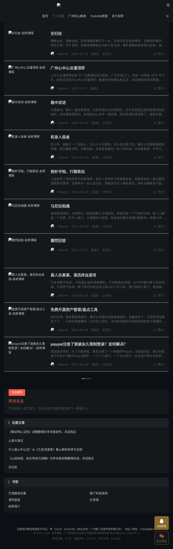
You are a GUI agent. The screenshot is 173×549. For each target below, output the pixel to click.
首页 (45, 16)
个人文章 (58, 16)
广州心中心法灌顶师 (68, 68)
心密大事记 (15, 440)
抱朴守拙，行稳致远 (68, 171)
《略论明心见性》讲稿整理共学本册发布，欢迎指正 (42, 431)
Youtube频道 (99, 16)
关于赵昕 (118, 16)
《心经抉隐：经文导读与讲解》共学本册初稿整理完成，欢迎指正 (51, 458)
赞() (159, 54)
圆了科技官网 (99, 493)
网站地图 (104, 533)
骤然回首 (58, 240)
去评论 (106, 54)
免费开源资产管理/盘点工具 (74, 309)
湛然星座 (14, 499)
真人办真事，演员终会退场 (73, 275)
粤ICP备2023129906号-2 (125, 533)
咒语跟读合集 (17, 493)
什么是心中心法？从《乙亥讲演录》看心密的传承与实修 (45, 449)
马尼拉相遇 (60, 206)
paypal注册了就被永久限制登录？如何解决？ (89, 344)
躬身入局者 (60, 137)
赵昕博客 (86, 6)
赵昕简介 (14, 506)
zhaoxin (62, 54)
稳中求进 (58, 102)
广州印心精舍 (77, 16)
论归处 (56, 33)
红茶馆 (94, 499)
